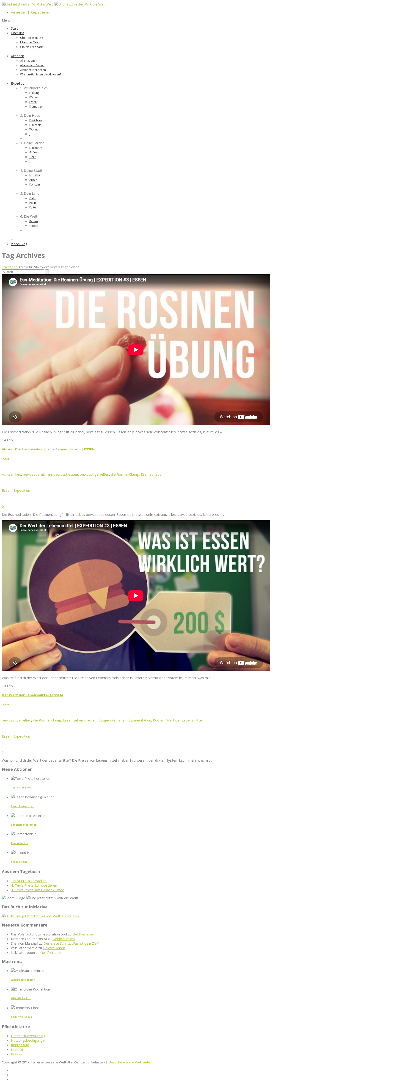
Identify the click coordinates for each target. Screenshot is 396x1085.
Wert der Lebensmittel (184, 720)
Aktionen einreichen (33, 70)
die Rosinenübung (125, 474)
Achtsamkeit (11, 474)
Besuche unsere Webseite (129, 1062)
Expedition (18, 83)
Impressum (20, 1045)
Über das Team (30, 42)
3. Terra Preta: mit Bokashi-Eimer (37, 890)
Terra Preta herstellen (29, 880)
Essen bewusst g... (22, 806)
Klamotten (36, 106)
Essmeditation (152, 474)
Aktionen (17, 56)
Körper (33, 97)
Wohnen (34, 129)
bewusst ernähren (37, 474)
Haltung (34, 93)
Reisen (33, 221)
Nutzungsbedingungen (29, 1040)
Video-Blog (19, 244)
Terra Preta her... (22, 787)
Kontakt (17, 1049)
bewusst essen (66, 474)
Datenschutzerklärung (28, 1035)
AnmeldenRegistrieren (30, 12)
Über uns (17, 33)
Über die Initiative (31, 38)
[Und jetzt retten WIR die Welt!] (54, 4)
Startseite (10, 267)
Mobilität (35, 175)
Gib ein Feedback (31, 47)
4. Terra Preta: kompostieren (34, 885)
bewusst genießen (94, 474)
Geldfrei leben (83, 934)
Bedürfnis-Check (21, 1016)
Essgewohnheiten (112, 720)
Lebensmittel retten (24, 824)
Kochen (159, 720)
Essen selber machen (79, 720)
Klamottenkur (19, 843)
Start (14, 28)
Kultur (33, 207)
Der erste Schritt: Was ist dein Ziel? (71, 943)
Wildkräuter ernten (23, 979)
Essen (33, 102)
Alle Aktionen (28, 61)
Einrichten (35, 120)
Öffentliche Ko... (21, 998)
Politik (33, 203)
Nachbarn (35, 148)
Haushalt (35, 125)
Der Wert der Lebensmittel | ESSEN (32, 695)
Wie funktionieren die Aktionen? (40, 74)
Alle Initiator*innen (32, 65)
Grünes (34, 152)
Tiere (32, 157)
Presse (16, 1054)
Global (33, 226)
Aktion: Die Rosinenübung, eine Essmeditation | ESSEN (48, 449)
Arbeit (33, 180)
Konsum (34, 184)
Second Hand (19, 861)
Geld (32, 198)
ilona (5, 458)
